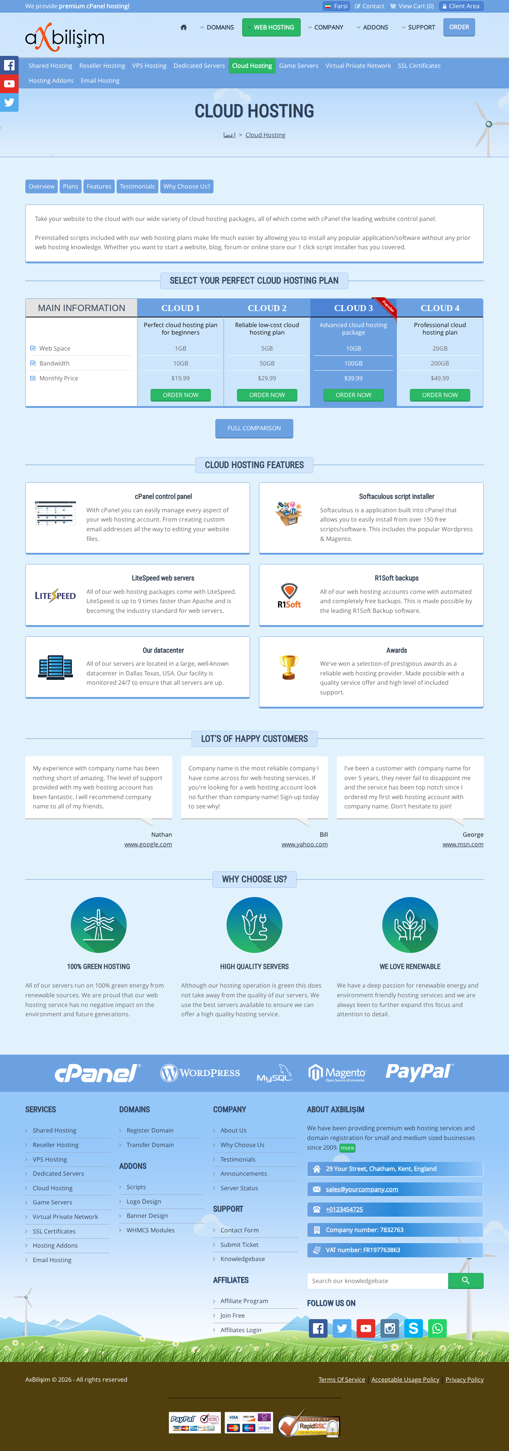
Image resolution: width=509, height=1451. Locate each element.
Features (99, 186)
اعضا (229, 135)
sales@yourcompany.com (362, 1189)
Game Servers (299, 65)
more (347, 1147)
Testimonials (137, 186)
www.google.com (148, 844)
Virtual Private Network (358, 65)
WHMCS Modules (151, 1230)
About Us (234, 1130)
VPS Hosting (149, 65)
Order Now (181, 395)
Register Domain (150, 1130)
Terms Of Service (342, 1379)
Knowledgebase (243, 1259)
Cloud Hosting (252, 65)
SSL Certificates (419, 65)
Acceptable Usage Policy (405, 1379)
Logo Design (144, 1201)
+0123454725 (344, 1209)
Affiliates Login (241, 1330)
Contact (374, 6)
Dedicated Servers (199, 65)
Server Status (239, 1188)
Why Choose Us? (187, 186)
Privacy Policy (465, 1379)
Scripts (136, 1187)
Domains (220, 27)
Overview (41, 186)
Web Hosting (274, 27)
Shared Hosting (50, 65)
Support (421, 27)
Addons (375, 27)
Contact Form (240, 1230)
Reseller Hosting (102, 65)
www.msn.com (463, 844)
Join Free (233, 1315)
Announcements (244, 1173)
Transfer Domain (150, 1145)
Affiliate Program (244, 1301)
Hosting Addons (51, 80)
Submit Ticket (240, 1245)
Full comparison (254, 428)
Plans (70, 186)
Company (328, 27)
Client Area (464, 6)
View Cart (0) (416, 6)
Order (459, 27)
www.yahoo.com (305, 844)
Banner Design (147, 1215)
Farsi (341, 6)
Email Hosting (100, 80)
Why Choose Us (243, 1145)
